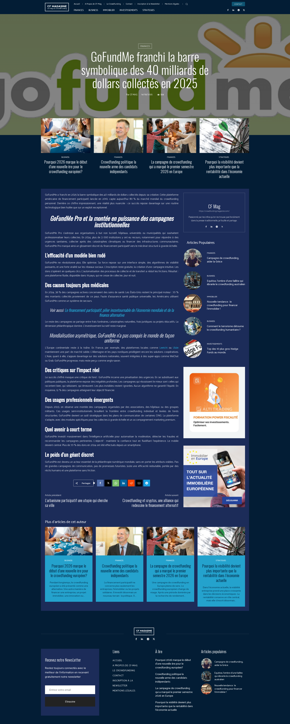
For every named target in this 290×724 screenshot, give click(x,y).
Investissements (214, 344)
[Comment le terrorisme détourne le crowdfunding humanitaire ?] (192, 326)
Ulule (175, 348)
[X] (244, 10)
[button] (186, 4)
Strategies (224, 157)
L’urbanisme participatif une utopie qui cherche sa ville (76, 502)
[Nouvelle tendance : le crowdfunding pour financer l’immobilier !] (192, 303)
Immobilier (212, 297)
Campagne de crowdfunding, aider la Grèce (223, 260)
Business (65, 157)
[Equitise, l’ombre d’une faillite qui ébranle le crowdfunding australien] (192, 280)
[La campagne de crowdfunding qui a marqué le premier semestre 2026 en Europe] (171, 135)
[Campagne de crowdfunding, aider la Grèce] (192, 258)
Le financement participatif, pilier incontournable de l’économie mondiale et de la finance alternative (119, 312)
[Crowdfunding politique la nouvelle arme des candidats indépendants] (118, 135)
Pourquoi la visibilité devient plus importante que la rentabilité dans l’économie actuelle (224, 169)
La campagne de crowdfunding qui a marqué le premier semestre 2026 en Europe (171, 166)
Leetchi (163, 348)
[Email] (139, 483)
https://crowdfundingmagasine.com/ (214, 211)
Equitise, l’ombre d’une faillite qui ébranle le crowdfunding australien (226, 283)
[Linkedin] (233, 10)
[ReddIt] (131, 483)
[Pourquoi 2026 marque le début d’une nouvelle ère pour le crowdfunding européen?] (65, 135)
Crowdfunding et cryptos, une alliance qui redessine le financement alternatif (150, 502)
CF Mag (133, 95)
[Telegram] (238, 10)
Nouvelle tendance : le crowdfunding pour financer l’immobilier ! (222, 305)
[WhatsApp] (115, 483)
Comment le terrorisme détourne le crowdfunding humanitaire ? (225, 328)
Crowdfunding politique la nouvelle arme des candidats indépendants (118, 166)
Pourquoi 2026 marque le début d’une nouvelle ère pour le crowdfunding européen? (65, 166)
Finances (145, 46)
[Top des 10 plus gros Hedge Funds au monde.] (192, 349)
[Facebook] (228, 10)
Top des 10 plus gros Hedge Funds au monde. (222, 351)
